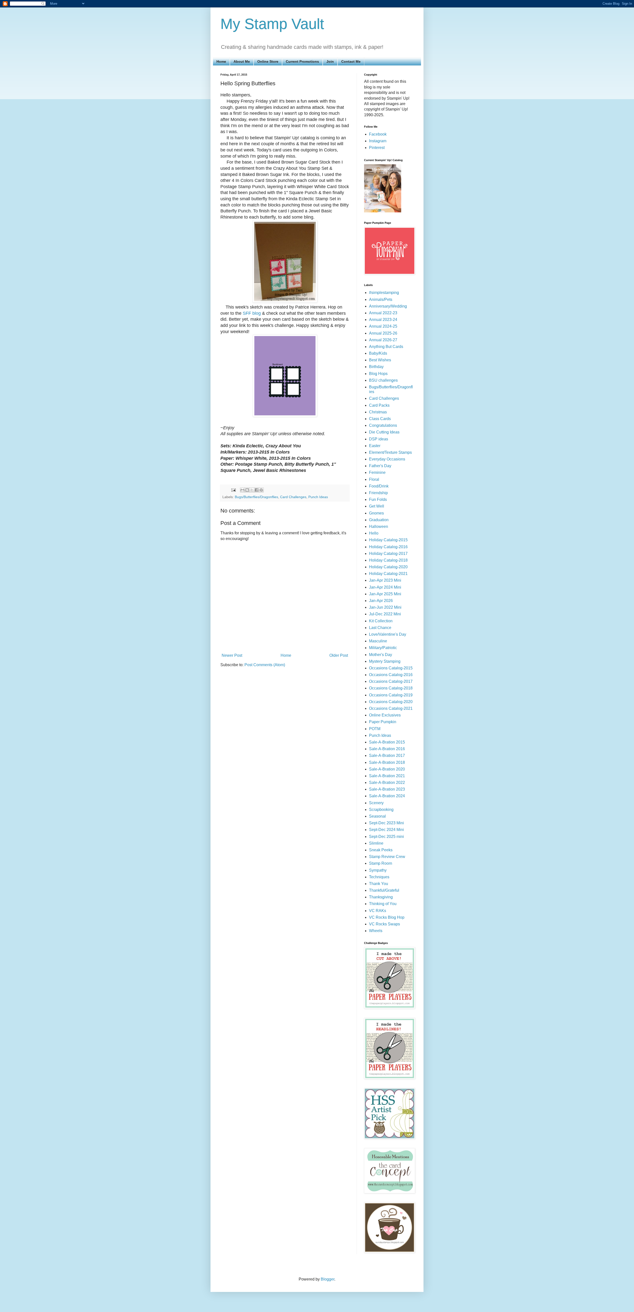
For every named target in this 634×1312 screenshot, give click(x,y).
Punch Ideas (318, 497)
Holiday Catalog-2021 (388, 573)
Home (221, 61)
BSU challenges (383, 380)
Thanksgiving (381, 897)
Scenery (376, 803)
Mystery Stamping (384, 661)
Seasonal (377, 816)
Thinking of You (382, 904)
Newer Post (232, 655)
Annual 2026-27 (383, 340)
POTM (374, 729)
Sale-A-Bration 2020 (387, 769)
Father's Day (380, 466)
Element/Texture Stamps (390, 452)
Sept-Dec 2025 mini (386, 836)
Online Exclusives (385, 715)
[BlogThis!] (247, 489)
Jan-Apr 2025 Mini (385, 594)
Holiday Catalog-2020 (388, 567)
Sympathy (378, 870)
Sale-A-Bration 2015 (387, 742)
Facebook (378, 134)
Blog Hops (378, 373)
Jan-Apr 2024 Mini (385, 587)
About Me (242, 61)
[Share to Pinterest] (261, 489)
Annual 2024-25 (383, 326)
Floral (374, 479)
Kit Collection (381, 621)
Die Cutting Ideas (384, 432)
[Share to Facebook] (256, 489)
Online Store (267, 61)
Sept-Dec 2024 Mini (386, 829)
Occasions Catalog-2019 (391, 695)
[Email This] (242, 489)
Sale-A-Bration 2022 (387, 782)
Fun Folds (378, 499)
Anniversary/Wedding (388, 306)
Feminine (377, 472)
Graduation (379, 520)
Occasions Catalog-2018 (391, 688)
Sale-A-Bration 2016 (387, 749)
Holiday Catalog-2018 (388, 560)
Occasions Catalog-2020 (391, 702)
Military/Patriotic (383, 648)
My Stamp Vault (272, 24)
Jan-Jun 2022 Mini (385, 607)
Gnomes (376, 513)
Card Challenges (293, 497)
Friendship (378, 493)
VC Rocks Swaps (384, 924)
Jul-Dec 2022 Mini (385, 614)
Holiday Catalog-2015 (388, 540)
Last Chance (380, 628)
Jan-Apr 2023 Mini (385, 580)
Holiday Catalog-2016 (388, 547)
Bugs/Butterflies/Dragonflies (256, 497)
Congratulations (383, 425)
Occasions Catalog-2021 (391, 708)
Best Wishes (380, 360)
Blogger (327, 1279)
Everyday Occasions (387, 459)
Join (330, 61)
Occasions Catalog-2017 (391, 681)
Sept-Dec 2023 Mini (386, 823)
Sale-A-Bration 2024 (387, 796)
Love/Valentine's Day (387, 634)
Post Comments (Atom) (264, 665)
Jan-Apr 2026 (381, 601)
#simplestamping (384, 292)
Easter (374, 446)
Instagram (377, 141)
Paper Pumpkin (382, 722)
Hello (373, 533)
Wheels (375, 931)
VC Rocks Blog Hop (386, 917)
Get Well (376, 506)
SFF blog (252, 313)
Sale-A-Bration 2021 (387, 776)
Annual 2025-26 (383, 333)
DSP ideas (378, 439)
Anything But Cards (386, 346)
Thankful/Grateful (384, 890)
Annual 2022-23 (383, 313)
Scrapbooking (381, 809)
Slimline (376, 843)
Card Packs (379, 405)
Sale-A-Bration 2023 (387, 789)
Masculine (378, 641)
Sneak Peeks (381, 850)
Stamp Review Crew (387, 857)
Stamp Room (380, 863)
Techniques (379, 877)
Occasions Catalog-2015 (391, 668)
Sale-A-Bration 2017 (387, 755)
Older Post (338, 655)
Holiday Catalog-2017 (388, 553)
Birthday (376, 367)
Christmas (378, 412)
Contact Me (351, 61)
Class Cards (380, 419)
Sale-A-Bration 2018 (387, 762)
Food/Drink (379, 486)
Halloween (378, 526)
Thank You (378, 884)
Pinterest (377, 147)
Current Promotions (302, 61)
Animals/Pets (380, 299)
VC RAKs (377, 911)
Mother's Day (380, 655)
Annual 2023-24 (383, 319)
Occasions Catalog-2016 (391, 675)
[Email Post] (233, 490)
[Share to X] (251, 489)
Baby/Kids (378, 353)
